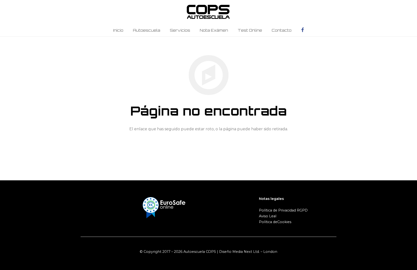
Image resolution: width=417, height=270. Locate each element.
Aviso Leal (267, 216)
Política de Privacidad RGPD (283, 210)
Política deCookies (275, 222)
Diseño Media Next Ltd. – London (248, 251)
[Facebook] (302, 30)
